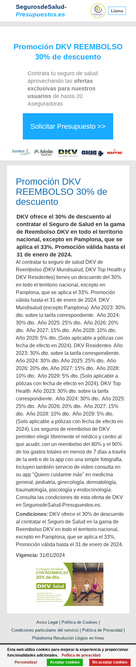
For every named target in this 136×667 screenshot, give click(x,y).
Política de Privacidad (102, 630)
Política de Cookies (79, 622)
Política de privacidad (81, 655)
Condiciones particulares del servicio (44, 630)
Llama (117, 11)
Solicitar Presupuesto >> (68, 126)
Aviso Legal (47, 622)
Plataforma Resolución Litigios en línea (68, 638)
